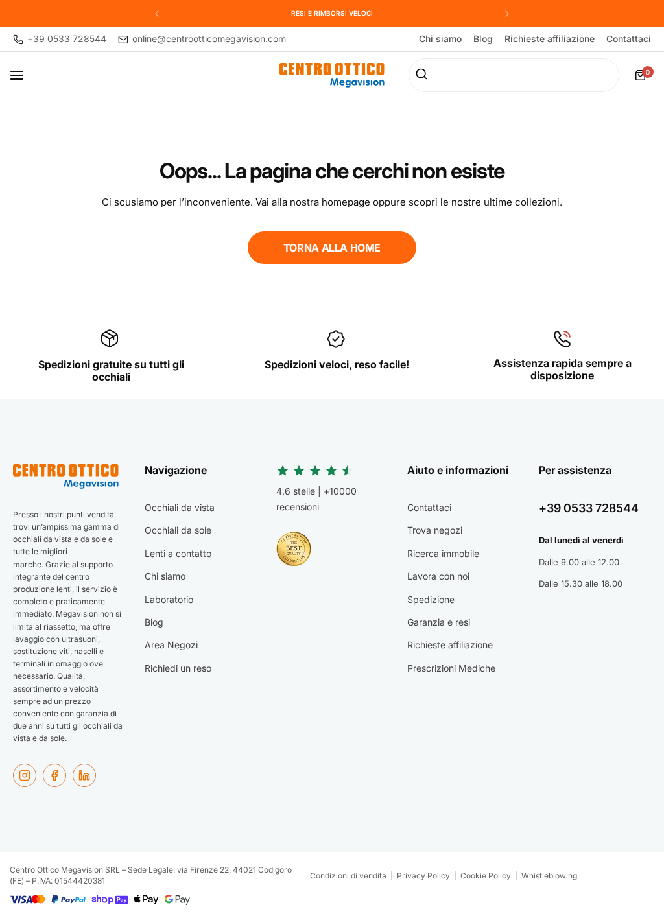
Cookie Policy (485, 875)
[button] (157, 13)
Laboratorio (169, 599)
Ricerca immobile (443, 553)
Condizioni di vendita (348, 875)
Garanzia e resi (438, 622)
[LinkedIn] (84, 775)
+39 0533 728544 (589, 508)
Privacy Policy (423, 875)
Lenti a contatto (178, 553)
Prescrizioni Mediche (451, 668)
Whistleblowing (549, 875)
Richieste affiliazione (549, 39)
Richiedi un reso (178, 668)
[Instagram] (24, 775)
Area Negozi (171, 644)
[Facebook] (54, 775)
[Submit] (423, 75)
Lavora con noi (438, 576)
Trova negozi (434, 530)
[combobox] (514, 75)
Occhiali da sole (178, 530)
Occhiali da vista (180, 507)
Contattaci (628, 39)
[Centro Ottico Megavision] (332, 75)
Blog (483, 39)
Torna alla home (332, 247)
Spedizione (431, 599)
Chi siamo (440, 39)
